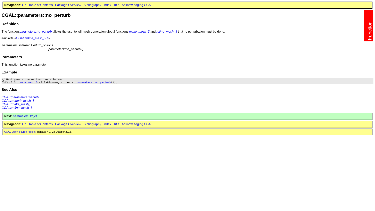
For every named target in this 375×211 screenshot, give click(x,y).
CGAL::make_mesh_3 (17, 104)
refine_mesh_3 (166, 31)
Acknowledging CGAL (137, 5)
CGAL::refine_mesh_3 (17, 107)
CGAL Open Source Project (20, 131)
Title (116, 5)
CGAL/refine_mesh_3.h (32, 38)
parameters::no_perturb (36, 31)
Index (107, 5)
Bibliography (92, 5)
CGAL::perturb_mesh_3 (18, 100)
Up (24, 5)
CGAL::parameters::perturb (20, 97)
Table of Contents (41, 5)
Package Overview (68, 5)
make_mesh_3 (139, 31)
